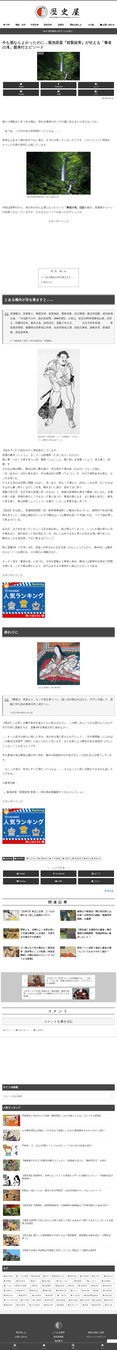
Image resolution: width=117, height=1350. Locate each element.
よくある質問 (58, 1332)
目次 (54, 271)
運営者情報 (58, 1337)
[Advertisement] (58, 108)
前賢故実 (43, 859)
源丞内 (67, 859)
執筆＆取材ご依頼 (96, 1332)
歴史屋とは (21, 1332)
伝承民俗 (8, 859)
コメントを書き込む (58, 1021)
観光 (87, 859)
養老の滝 (97, 859)
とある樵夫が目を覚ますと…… (60, 277)
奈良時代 (20, 859)
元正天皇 (32, 859)
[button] (111, 1096)
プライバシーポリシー (96, 1337)
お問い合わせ (21, 1337)
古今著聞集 (56, 859)
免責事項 (58, 1341)
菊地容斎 (78, 859)
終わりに (48, 282)
